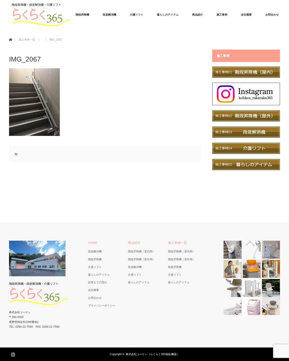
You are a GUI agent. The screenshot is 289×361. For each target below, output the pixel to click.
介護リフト (136, 14)
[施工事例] (246, 76)
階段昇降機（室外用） (141, 259)
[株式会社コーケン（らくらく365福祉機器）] (43, 14)
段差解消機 (109, 14)
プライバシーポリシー (101, 305)
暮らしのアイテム (168, 14)
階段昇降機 (82, 14)
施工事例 (222, 14)
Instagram (12, 353)
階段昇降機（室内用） (141, 251)
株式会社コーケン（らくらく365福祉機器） (152, 354)
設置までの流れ (97, 282)
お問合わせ (272, 14)
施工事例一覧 (27, 39)
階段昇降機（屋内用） (181, 251)
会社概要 (246, 14)
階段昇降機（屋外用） (181, 259)
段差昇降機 (175, 267)
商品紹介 (197, 14)
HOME (93, 242)
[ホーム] (10, 34)
